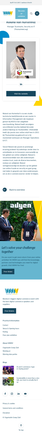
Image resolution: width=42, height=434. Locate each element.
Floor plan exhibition (10, 335)
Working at (6, 351)
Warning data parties (10, 354)
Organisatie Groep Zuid (11, 348)
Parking (5, 332)
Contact (5, 325)
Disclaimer (6, 413)
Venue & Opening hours (11, 329)
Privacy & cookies (9, 404)
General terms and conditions (13, 408)
